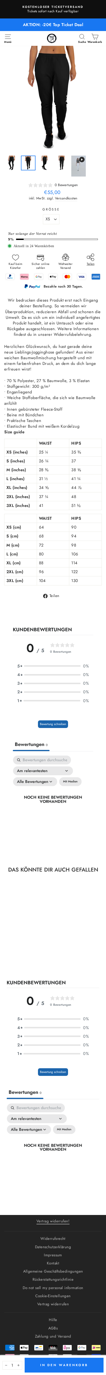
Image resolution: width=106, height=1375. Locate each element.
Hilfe (53, 1320)
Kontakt (53, 1263)
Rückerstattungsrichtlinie (53, 1279)
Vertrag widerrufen (53, 1304)
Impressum (53, 1255)
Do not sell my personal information (53, 1288)
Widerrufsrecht (53, 1238)
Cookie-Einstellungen (53, 1296)
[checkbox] (70, 781)
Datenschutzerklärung (53, 1247)
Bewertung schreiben (53, 724)
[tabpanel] (53, 805)
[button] (53, 666)
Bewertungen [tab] (31, 744)
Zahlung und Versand (53, 1336)
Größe (51, 209)
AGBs (53, 1328)
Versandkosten (66, 198)
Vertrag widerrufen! (53, 1221)
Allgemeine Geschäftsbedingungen (53, 1271)
